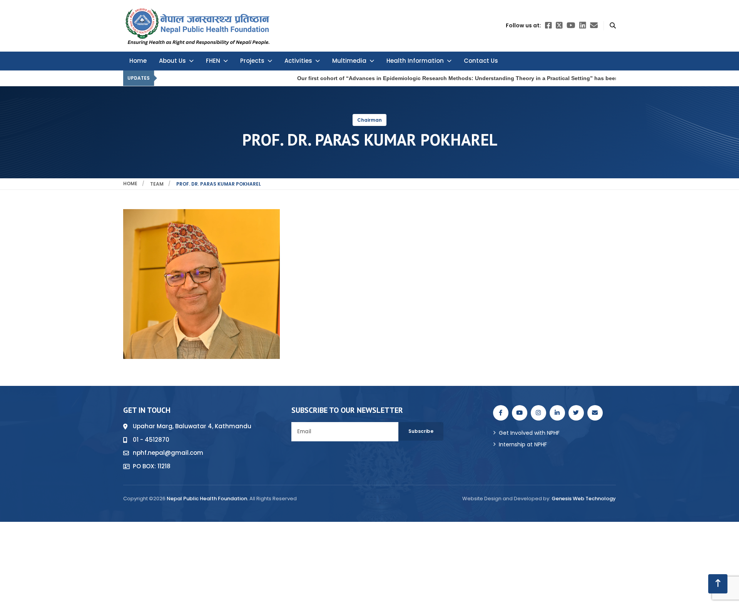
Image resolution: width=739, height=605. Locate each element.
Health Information (415, 61)
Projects (252, 61)
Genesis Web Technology (584, 498)
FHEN (213, 61)
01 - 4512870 (151, 440)
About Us (172, 61)
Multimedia (349, 61)
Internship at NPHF (523, 444)
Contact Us (481, 61)
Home (138, 61)
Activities (298, 61)
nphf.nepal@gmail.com (168, 453)
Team (157, 184)
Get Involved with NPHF (529, 433)
